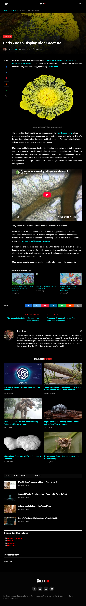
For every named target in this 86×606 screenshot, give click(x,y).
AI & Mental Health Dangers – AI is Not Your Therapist (22, 388)
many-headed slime (64, 133)
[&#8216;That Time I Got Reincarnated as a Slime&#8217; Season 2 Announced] (23, 279)
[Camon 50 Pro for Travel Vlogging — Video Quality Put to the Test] (10, 497)
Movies (24, 475)
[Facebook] (6, 66)
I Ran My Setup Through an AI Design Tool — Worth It (37, 482)
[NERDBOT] (43, 3)
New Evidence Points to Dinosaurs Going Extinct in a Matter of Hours (21, 423)
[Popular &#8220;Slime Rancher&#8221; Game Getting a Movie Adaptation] (71, 279)
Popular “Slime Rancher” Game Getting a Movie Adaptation (68, 288)
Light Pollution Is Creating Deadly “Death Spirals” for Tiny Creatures (61, 423)
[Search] (80, 3)
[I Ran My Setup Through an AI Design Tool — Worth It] (10, 485)
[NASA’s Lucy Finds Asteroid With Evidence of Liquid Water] (23, 442)
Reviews (38, 475)
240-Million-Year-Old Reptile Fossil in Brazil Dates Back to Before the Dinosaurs (62, 388)
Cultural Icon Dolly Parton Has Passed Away (34, 506)
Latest (8, 475)
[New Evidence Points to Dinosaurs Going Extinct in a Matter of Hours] (23, 408)
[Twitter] (6, 72)
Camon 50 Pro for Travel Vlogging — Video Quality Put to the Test (42, 494)
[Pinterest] (6, 78)
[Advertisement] (43, 18)
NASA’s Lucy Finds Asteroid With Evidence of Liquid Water (23, 457)
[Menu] (6, 3)
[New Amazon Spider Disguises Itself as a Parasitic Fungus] (63, 442)
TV (31, 475)
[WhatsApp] (6, 89)
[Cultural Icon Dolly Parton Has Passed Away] (10, 509)
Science (7, 37)
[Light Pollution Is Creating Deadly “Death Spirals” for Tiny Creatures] (63, 408)
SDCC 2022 (11, 546)
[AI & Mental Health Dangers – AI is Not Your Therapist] (23, 373)
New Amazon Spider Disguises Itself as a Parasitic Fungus (61, 457)
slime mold (53, 67)
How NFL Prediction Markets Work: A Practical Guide (38, 518)
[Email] (6, 95)
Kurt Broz (13, 49)
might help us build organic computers (35, 241)
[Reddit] (6, 84)
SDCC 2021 (11, 543)
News (16, 475)
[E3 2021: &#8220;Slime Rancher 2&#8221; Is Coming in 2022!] (47, 279)
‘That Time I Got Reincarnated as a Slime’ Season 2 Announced (22, 288)
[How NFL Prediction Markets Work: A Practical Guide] (10, 521)
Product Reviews (15, 538)
